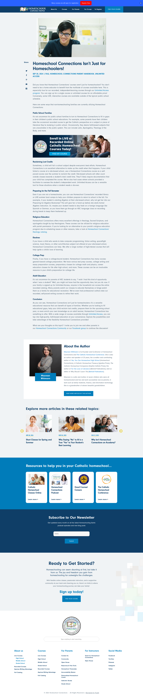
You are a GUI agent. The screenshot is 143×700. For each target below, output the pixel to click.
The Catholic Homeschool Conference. (91, 355)
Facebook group (79, 328)
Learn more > (33, 499)
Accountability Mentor (68, 672)
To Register (98, 9)
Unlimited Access (96, 314)
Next (121, 431)
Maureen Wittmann (71, 352)
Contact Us (64, 656)
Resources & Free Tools (68, 665)
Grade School (20, 663)
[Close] (141, 3)
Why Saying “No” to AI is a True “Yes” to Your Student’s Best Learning (71, 442)
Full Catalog (18, 672)
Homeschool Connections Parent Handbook (72, 74)
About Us (54, 9)
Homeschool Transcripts (69, 669)
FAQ (47, 74)
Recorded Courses (20, 666)
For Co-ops (87, 9)
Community (65, 659)
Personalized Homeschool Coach (69, 676)
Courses (64, 9)
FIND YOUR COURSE (114, 9)
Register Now (86, 3)
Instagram (112, 665)
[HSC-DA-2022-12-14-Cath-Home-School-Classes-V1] (71, 156)
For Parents (75, 9)
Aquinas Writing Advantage (23, 669)
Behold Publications (96, 372)
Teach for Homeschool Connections (92, 656)
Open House (65, 662)
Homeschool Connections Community (50, 328)
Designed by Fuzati (92, 693)
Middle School (20, 661)
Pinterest (111, 662)
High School (20, 658)
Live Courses (18, 656)
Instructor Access (66, 680)
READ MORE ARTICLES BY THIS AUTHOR (78, 393)
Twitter (111, 669)
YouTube (111, 659)
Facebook (112, 656)
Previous (22, 431)
